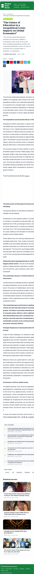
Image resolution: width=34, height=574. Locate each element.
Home (15, 4)
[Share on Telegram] (25, 62)
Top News (16, 5)
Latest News (22, 4)
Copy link (11, 58)
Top (13, 472)
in (14, 62)
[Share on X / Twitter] (7, 62)
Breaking (23, 5)
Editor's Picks (24, 7)
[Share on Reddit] (21, 62)
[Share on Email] (4, 65)
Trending (16, 7)
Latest (7, 472)
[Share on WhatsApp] (28, 62)
